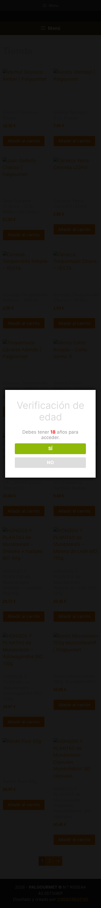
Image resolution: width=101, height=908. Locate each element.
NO (50, 462)
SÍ (50, 448)
